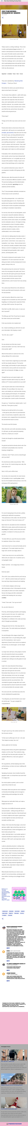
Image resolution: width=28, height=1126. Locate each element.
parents (11, 913)
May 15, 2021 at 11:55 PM (12, 965)
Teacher (10, 915)
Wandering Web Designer (6, 893)
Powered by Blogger (15, 1124)
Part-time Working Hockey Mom (12, 0)
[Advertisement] (14, 1028)
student (4, 915)
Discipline (17, 911)
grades (22, 911)
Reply (8, 948)
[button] (2, 18)
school (22, 913)
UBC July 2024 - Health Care (7, 1061)
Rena (8, 951)
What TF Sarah (5, 900)
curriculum (5, 911)
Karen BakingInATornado (14, 926)
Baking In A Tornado (4, 889)
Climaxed (4, 898)
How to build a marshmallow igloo (9, 1108)
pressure (16, 913)
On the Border (5, 891)
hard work (4, 913)
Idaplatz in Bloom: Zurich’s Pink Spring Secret (11, 1085)
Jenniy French (11, 973)
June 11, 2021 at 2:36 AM (12, 974)
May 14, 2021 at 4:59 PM (15, 951)
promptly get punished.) (8, 132)
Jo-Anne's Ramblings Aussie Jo (16, 963)
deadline (11, 911)
